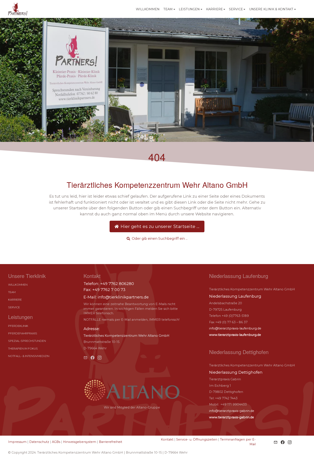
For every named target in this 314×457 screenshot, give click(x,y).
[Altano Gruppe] (132, 390)
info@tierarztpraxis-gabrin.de (231, 411)
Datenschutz (39, 442)
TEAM (12, 292)
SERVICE (14, 307)
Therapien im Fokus (23, 348)
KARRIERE (15, 299)
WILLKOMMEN (148, 9)
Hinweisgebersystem (79, 442)
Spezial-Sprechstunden (27, 340)
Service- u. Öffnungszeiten (196, 439)
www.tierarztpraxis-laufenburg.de (235, 335)
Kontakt (167, 439)
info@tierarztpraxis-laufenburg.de (235, 328)
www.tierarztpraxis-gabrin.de (231, 417)
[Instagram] (99, 357)
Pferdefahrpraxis (22, 333)
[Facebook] (92, 357)
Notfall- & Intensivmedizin (28, 356)
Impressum (17, 442)
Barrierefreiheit (110, 442)
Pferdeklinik (18, 326)
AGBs (56, 442)
